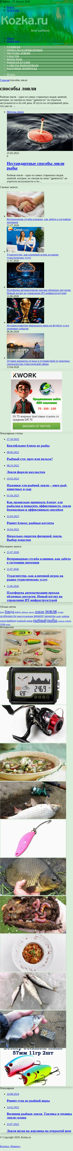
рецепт (39, 616)
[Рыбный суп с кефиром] (33, 779)
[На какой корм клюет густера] (33, 1047)
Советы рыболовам (22, 65)
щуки (8, 624)
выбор (18, 612)
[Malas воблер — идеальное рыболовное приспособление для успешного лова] (33, 1085)
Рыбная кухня (18, 62)
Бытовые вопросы (22, 68)
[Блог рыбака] (25, 32)
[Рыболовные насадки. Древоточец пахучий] (33, 932)
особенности (8, 616)
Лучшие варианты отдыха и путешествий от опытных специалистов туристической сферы (38, 362)
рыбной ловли (25, 620)
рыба (58, 616)
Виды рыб (14, 59)
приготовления (25, 616)
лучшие (60, 612)
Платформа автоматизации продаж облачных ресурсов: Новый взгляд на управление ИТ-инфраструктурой (39, 292)
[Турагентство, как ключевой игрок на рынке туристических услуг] (25, 251)
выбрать (25, 612)
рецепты (50, 616)
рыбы (52, 620)
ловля (51, 611)
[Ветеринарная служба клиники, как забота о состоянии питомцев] (25, 216)
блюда (9, 612)
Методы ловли (18, 53)
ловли (39, 611)
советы (68, 621)
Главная (4, 80)
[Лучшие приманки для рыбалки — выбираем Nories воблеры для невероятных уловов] (33, 665)
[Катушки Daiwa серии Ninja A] (33, 741)
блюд (2, 612)
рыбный (40, 620)
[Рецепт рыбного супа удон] (33, 970)
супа (2, 624)
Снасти (13, 56)
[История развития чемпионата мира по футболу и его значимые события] (25, 322)
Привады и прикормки (24, 50)
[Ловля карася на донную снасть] (33, 894)
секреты (61, 621)
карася (31, 612)
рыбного (11, 620)
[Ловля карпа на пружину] (33, 818)
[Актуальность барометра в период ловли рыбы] (33, 703)
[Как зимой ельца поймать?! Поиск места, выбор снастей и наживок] (33, 1008)
